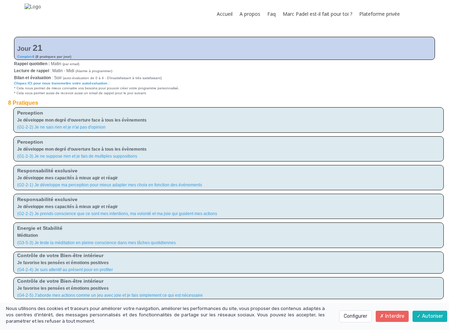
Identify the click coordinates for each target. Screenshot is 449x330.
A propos (250, 14)
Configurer (355, 316)
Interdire (394, 316)
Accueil (225, 14)
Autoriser (432, 316)
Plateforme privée (379, 14)
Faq (271, 14)
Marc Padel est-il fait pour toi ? (317, 14)
